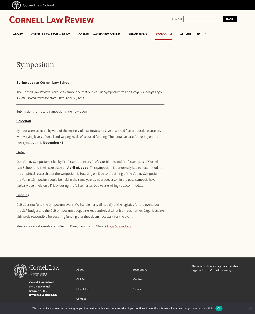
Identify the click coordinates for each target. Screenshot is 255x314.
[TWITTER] (198, 35)
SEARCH (230, 19)
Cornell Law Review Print (50, 34)
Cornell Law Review (51, 19)
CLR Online (82, 289)
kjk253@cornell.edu (118, 226)
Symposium (163, 34)
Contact (81, 298)
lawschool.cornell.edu (43, 295)
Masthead (138, 279)
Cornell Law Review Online (99, 34)
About (18, 34)
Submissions (137, 34)
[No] (250, 308)
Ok (219, 308)
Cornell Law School (41, 282)
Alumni (185, 34)
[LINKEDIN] (205, 35)
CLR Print (81, 279)
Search (177, 19)
